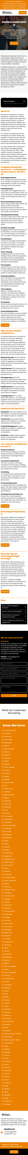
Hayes (6, 1092)
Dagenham (8, 856)
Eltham (6, 761)
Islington (7, 850)
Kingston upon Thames (12, 1040)
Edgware (7, 1052)
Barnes (6, 991)
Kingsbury (7, 1015)
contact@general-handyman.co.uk (10, 658)
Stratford (7, 770)
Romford (7, 920)
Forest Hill (7, 804)
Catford (7, 773)
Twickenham (8, 1043)
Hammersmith (9, 979)
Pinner (6, 1086)
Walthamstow (9, 862)
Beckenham (8, 838)
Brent (6, 994)
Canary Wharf (9, 749)
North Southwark (10, 825)
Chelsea (7, 902)
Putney (6, 969)
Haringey (7, 917)
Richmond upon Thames (12, 1034)
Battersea (7, 908)
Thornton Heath (9, 911)
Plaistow (7, 752)
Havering (7, 976)
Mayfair (6, 884)
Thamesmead (9, 782)
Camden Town (9, 896)
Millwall (6, 746)
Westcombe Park (10, 730)
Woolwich (7, 733)
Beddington (8, 957)
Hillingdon (7, 1095)
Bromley (7, 764)
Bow (5, 786)
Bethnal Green (9, 795)
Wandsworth (8, 942)
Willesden (7, 988)
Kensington (8, 930)
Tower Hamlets (9, 767)
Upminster (7, 954)
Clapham (7, 871)
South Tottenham (10, 881)
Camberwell (8, 816)
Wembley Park (9, 1021)
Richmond (7, 1018)
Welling (6, 776)
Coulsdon (7, 1012)
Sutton (6, 1006)
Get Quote (23, 13)
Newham (7, 755)
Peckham (7, 792)
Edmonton (7, 945)
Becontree (7, 832)
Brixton (6, 844)
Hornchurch (8, 926)
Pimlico (6, 868)
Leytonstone (8, 819)
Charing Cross (9, 859)
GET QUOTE (14, 43)
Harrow (6, 1064)
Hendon (6, 1003)
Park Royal (7, 1009)
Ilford (6, 810)
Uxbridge (7, 1104)
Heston (6, 1080)
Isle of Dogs (8, 740)
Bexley (6, 841)
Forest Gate (8, 789)
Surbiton (7, 1049)
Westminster (8, 853)
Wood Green (8, 923)
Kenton (6, 1058)
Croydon (7, 939)
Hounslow (7, 1067)
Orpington (7, 899)
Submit (14, 695)
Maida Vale (8, 933)
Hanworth (7, 1083)
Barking (6, 779)
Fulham (6, 951)
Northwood (8, 1101)
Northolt (7, 1077)
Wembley (7, 1031)
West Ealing (8, 1037)
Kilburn (6, 948)
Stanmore (7, 1070)
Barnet (6, 1028)
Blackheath (8, 743)
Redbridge (7, 835)
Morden (6, 982)
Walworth (7, 807)
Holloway (7, 887)
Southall (7, 1074)
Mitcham (7, 960)
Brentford (7, 1025)
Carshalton (8, 985)
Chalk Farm (8, 905)
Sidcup (6, 798)
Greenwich (8, 737)
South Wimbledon (10, 972)
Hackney (7, 813)
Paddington (8, 914)
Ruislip (6, 1098)
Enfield (6, 997)
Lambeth (7, 847)
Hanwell (6, 1055)
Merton (6, 963)
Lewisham (7, 758)
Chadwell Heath (9, 877)
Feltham (7, 1089)
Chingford (7, 936)
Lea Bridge (7, 828)
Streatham (8, 893)
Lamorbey (7, 801)
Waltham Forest (9, 890)
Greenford (7, 1061)
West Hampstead (10, 966)
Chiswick (7, 1000)
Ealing (6, 1046)
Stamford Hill (8, 865)
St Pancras (8, 874)
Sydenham (8, 822)
